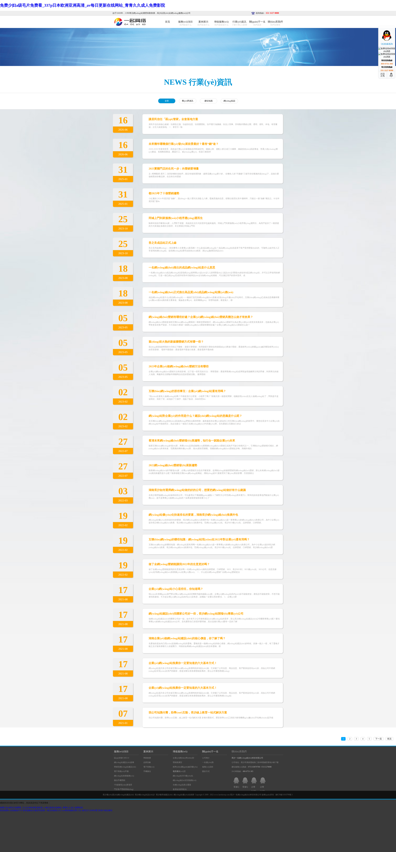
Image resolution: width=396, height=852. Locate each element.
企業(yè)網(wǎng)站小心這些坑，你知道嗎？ (176, 588)
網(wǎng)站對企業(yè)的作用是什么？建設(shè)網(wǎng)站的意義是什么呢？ (195, 415)
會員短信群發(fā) (180, 789)
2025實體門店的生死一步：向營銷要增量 (174, 168)
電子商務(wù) (148, 767)
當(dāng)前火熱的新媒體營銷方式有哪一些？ (176, 341)
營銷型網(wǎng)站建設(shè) (125, 767)
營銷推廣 (147, 758)
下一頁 (378, 739)
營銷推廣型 (177, 762)
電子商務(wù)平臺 (121, 771)
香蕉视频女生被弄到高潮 (34, 810)
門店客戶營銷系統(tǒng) (123, 789)
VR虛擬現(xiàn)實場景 (123, 785)
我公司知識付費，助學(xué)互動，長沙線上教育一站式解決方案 (188, 712)
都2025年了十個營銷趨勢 (164, 193)
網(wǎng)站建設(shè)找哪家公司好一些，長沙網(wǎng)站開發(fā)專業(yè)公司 (196, 613)
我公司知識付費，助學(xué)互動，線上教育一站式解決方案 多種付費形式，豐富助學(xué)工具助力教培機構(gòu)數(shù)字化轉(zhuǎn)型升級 (211, 717)
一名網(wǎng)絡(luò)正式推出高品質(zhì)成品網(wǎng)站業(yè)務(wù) (191, 292)
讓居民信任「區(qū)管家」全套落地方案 (173, 119)
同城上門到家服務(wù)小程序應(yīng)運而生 (176, 218)
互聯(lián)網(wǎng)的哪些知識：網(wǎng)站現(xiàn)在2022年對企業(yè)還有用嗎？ (199, 539)
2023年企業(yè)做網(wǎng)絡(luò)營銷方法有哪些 (179, 366)
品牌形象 (147, 762)
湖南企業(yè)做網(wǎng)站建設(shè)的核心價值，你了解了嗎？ (187, 638)
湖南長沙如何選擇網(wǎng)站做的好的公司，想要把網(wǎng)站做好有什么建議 (197, 490)
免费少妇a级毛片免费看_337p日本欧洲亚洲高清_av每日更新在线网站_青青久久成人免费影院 (82, 5)
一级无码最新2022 (53, 810)
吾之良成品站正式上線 (162, 242)
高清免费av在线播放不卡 (11, 810)
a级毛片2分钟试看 (90, 810)
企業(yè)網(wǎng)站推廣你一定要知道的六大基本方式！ (183, 687)
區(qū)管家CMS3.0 (121, 758)
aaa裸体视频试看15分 (71, 810)
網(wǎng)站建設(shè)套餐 (124, 762)
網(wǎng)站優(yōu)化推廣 (184, 795)
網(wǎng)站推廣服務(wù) (124, 776)
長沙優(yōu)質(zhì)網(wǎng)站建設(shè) (118, 795)
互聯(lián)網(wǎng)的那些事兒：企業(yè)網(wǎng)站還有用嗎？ (187, 391)
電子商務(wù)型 (179, 771)
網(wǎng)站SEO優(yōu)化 (183, 776)
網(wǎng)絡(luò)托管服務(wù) (184, 780)
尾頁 (389, 739)
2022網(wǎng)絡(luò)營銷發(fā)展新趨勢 (173, 465)
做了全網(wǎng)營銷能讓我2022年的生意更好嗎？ (179, 564)
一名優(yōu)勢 (208, 762)
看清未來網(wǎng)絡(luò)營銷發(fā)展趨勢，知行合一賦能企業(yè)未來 (192, 440)
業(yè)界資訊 (187, 101)
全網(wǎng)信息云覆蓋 (182, 785)
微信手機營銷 (119, 780)
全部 (167, 101)
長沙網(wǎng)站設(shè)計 (145, 795)
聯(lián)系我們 (239, 751)
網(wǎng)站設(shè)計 (229, 101)
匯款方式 (206, 771)
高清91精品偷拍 (105, 810)
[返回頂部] (391, 74)
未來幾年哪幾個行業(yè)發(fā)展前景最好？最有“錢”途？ (184, 143)
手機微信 (147, 771)
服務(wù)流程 (207, 767)
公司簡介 (206, 758)
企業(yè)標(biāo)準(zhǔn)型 (183, 758)
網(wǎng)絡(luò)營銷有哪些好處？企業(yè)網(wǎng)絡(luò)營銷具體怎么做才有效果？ (201, 316)
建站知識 (208, 101)
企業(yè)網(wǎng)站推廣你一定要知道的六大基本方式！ (183, 663)
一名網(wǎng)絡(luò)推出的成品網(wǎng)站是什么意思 (182, 267)
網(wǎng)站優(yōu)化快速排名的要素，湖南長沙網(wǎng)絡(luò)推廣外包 (193, 514)
